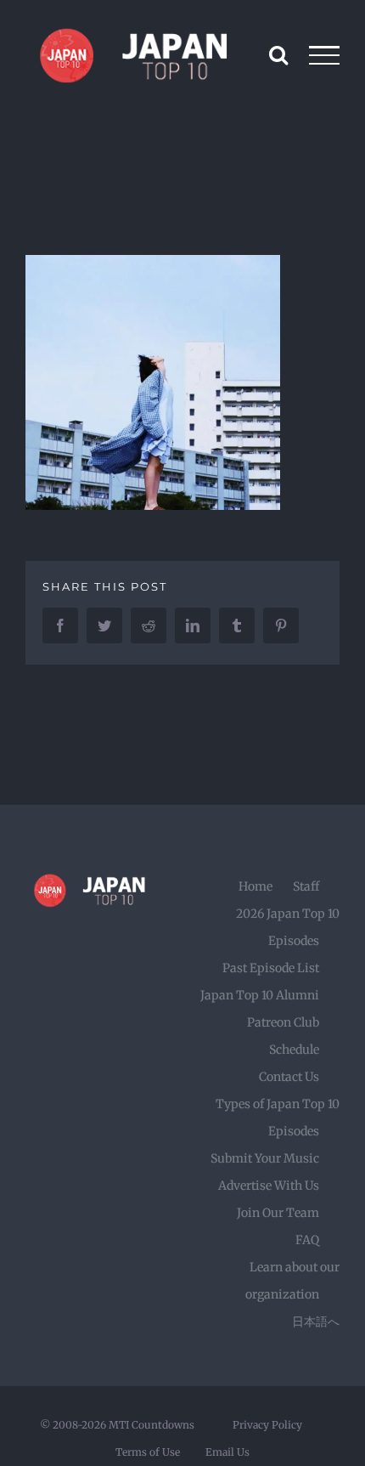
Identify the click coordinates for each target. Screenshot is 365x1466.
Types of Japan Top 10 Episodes (278, 1117)
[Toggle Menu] (325, 55)
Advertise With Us (268, 1185)
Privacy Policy (267, 1424)
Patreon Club (283, 1022)
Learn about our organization (292, 1280)
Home (255, 886)
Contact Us (289, 1076)
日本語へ (316, 1321)
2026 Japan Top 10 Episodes (288, 927)
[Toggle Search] (278, 54)
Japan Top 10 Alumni (259, 995)
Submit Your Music (265, 1158)
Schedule (294, 1049)
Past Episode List (270, 968)
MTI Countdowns (151, 1424)
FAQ (307, 1240)
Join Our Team (278, 1212)
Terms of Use (147, 1452)
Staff (306, 886)
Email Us (227, 1452)
